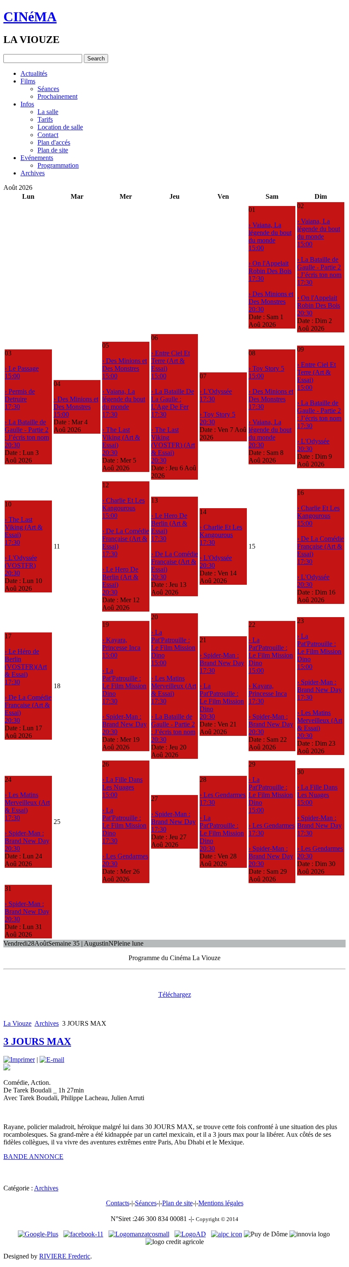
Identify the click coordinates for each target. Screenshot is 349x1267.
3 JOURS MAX (37, 1041)
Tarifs (45, 119)
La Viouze (17, 1023)
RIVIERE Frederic (64, 1256)
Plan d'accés (53, 142)
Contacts (117, 1203)
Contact (47, 134)
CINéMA (30, 16)
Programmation (58, 165)
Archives (32, 173)
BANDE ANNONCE (33, 1156)
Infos (27, 104)
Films (27, 81)
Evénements (36, 157)
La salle (47, 111)
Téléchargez (174, 994)
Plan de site (52, 150)
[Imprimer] (19, 1059)
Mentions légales (220, 1203)
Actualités (33, 73)
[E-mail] (52, 1059)
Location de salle (60, 127)
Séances (48, 88)
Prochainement (57, 96)
